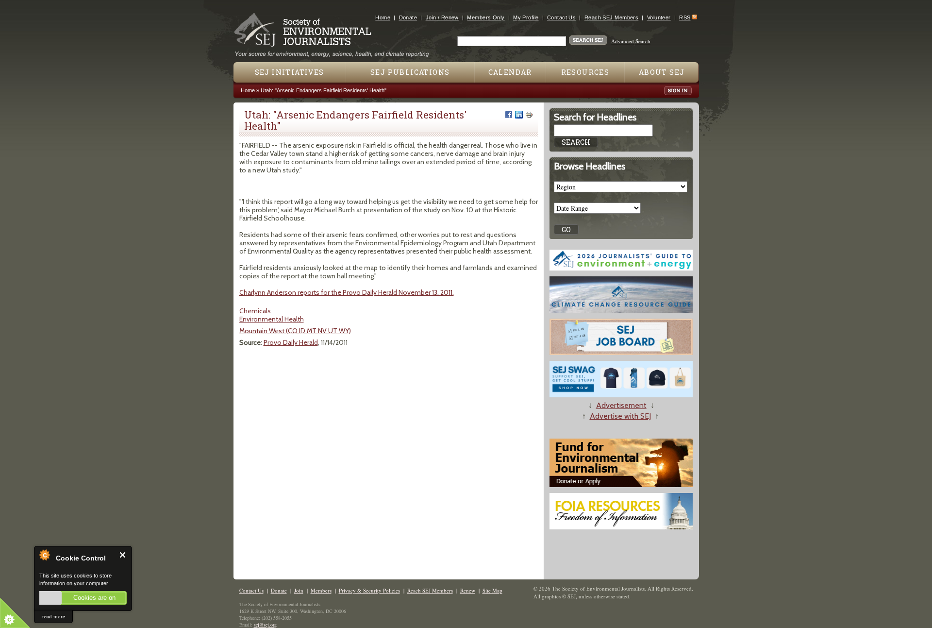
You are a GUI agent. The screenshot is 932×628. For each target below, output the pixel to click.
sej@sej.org (265, 624)
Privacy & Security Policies (369, 590)
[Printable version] (529, 114)
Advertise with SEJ (620, 416)
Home (382, 17)
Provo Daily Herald (291, 342)
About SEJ (662, 72)
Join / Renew (442, 17)
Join (298, 590)
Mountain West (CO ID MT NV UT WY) (295, 330)
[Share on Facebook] (509, 114)
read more (53, 616)
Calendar (510, 72)
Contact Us (561, 17)
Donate (408, 17)
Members (321, 590)
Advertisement (621, 405)
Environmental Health (271, 319)
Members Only (485, 17)
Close (123, 555)
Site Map (492, 590)
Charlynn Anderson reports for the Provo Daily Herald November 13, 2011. (346, 292)
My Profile (525, 17)
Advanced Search (630, 41)
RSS (684, 17)
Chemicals (255, 310)
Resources (585, 72)
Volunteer (659, 17)
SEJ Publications (409, 72)
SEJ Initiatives (289, 72)
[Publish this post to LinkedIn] (519, 114)
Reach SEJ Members (611, 17)
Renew (467, 590)
